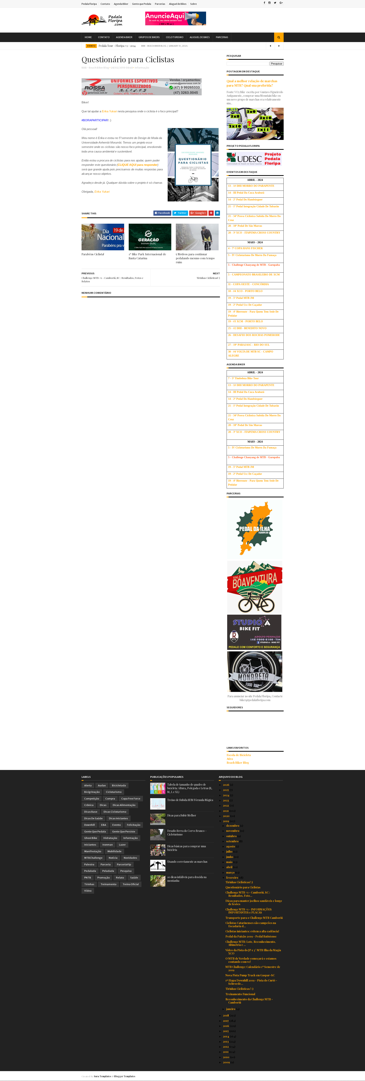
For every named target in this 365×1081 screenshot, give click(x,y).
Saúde (134, 877)
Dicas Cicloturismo (115, 811)
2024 (226, 795)
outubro (231, 836)
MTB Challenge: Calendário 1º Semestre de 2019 (252, 968)
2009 (226, 1062)
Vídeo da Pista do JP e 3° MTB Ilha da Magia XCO (253, 951)
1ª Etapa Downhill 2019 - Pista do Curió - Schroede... (251, 982)
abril (229, 867)
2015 (226, 1031)
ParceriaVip (124, 864)
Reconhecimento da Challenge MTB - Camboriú (249, 1000)
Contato (105, 3)
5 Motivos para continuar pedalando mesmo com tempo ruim (195, 258)
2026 (226, 785)
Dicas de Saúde (93, 818)
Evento (91, 46)
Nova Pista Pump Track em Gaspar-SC (250, 975)
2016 (226, 1026)
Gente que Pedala (141, 3)
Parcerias (160, 3)
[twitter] (275, 3)
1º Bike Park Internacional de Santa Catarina (147, 256)
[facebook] (264, 3)
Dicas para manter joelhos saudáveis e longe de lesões (253, 902)
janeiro (231, 1009)
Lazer (122, 844)
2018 (226, 1015)
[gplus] (281, 3)
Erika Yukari (109, 111)
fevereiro (232, 877)
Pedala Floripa (89, 3)
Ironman (107, 844)
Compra (110, 798)
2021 (226, 811)
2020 (226, 816)
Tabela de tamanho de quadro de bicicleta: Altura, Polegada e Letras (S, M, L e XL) (189, 788)
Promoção (103, 877)
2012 (226, 1046)
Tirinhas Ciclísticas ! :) (239, 989)
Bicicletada (119, 785)
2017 (226, 1021)
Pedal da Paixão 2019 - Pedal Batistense (251, 936)
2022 (226, 805)
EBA (103, 825)
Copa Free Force (130, 798)
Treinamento (108, 884)
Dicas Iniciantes (118, 818)
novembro (233, 831)
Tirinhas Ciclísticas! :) (239, 882)
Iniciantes (90, 844)
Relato (120, 877)
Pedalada (90, 871)
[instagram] (269, 3)
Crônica (89, 805)
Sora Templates (102, 1076)
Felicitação (133, 825)
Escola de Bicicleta (239, 755)
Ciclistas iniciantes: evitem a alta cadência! (252, 931)
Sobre (193, 3)
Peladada (108, 871)
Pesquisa (126, 871)
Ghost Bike (90, 838)
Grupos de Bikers (149, 37)
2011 (226, 1052)
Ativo (230, 759)
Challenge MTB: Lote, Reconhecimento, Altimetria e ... (250, 943)
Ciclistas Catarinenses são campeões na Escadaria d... (250, 924)
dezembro (233, 825)
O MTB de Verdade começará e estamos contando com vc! (250, 960)
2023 (226, 800)
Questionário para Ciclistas (242, 887)
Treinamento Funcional (240, 994)
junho (230, 857)
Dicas (103, 805)
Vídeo (87, 890)
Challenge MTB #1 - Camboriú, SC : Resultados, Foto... (247, 894)
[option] (182, 46)
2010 (226, 1057)
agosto (231, 846)
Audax (102, 785)
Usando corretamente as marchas (187, 861)
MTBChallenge (93, 857)
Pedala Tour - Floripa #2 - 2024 (117, 46)
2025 (226, 790)
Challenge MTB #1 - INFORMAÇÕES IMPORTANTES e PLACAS (248, 911)
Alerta (88, 785)
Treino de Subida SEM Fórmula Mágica (190, 800)
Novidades (130, 857)
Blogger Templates (124, 1076)
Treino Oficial (131, 884)
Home (88, 37)
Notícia (113, 857)
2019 (226, 821)
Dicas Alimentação (124, 805)
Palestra (89, 864)
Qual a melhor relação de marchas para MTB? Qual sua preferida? (252, 83)
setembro (232, 841)
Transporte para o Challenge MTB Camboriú (254, 918)
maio (229, 862)
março (230, 872)
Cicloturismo (174, 37)
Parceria (106, 864)
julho (229, 851)
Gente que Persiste (123, 831)
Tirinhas (89, 884)
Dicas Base (90, 811)
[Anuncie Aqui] (175, 24)
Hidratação (110, 838)
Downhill (89, 825)
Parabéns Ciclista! (93, 254)
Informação (142, 67)
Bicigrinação (92, 792)
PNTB (87, 877)
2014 (226, 1036)
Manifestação (92, 851)
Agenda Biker (121, 3)
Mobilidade (114, 851)
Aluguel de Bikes (177, 3)
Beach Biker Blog (238, 762)
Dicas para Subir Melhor (181, 815)
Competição (91, 798)
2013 (226, 1041)
